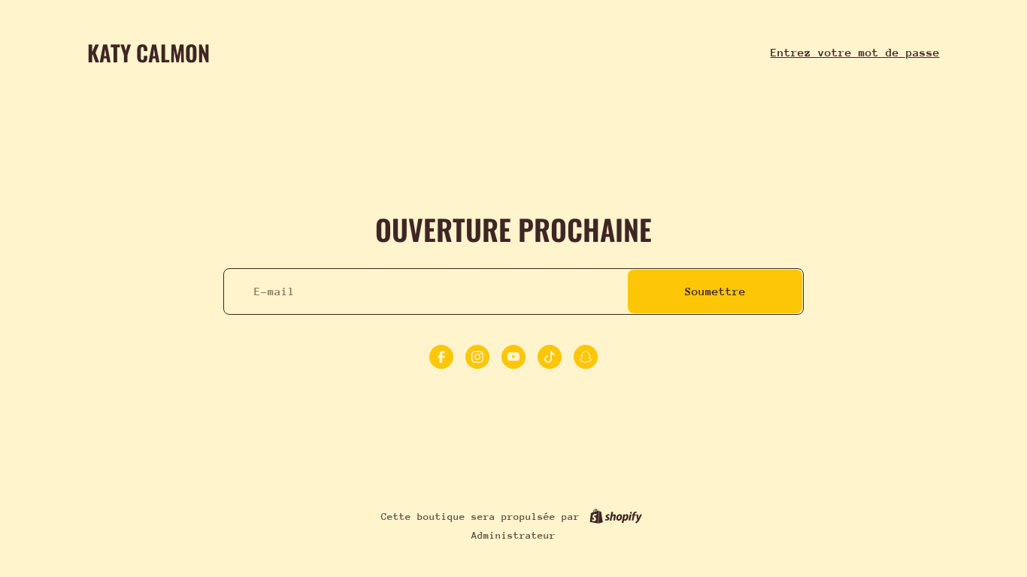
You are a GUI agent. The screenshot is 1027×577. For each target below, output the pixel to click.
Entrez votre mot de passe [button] (855, 52)
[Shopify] (616, 516)
